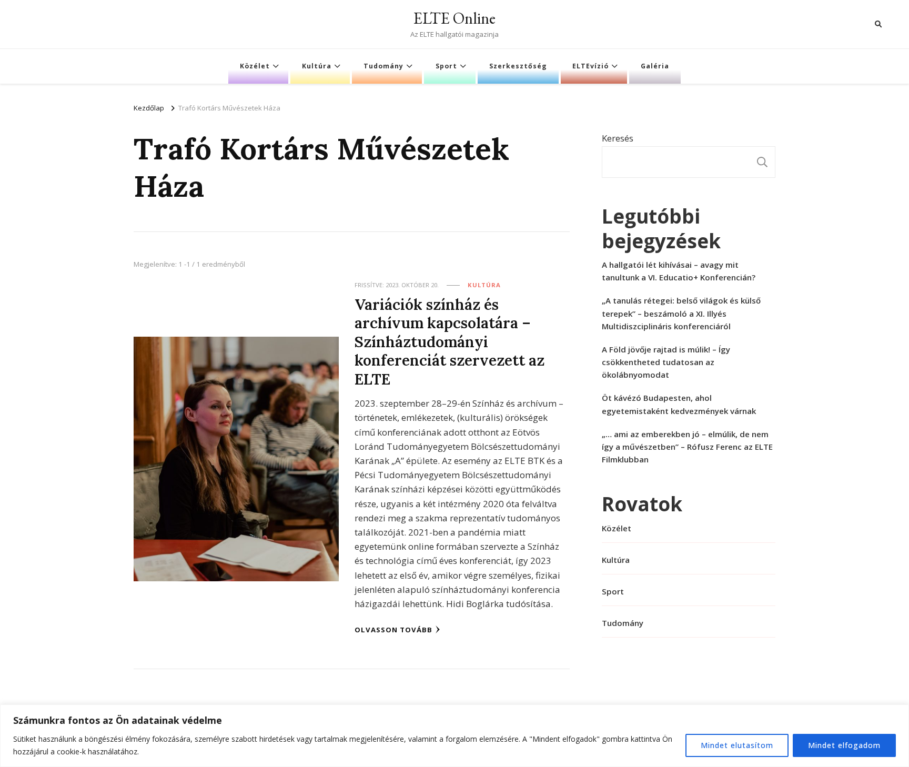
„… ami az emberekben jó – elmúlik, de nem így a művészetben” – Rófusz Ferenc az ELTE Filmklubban (687, 447)
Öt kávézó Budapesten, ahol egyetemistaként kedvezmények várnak (679, 404)
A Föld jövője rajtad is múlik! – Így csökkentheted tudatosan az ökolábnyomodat (666, 362)
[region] (454, 735)
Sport (446, 66)
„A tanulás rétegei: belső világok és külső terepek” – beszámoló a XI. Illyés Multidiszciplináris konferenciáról (681, 313)
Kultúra (316, 66)
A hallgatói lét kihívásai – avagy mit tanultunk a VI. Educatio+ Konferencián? (678, 270)
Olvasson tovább (393, 629)
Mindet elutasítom (737, 745)
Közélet (255, 66)
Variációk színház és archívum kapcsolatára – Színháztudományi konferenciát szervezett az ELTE (449, 342)
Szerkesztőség (518, 66)
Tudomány (383, 66)
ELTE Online (454, 18)
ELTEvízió (590, 66)
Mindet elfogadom (844, 745)
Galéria (655, 66)
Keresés (617, 138)
